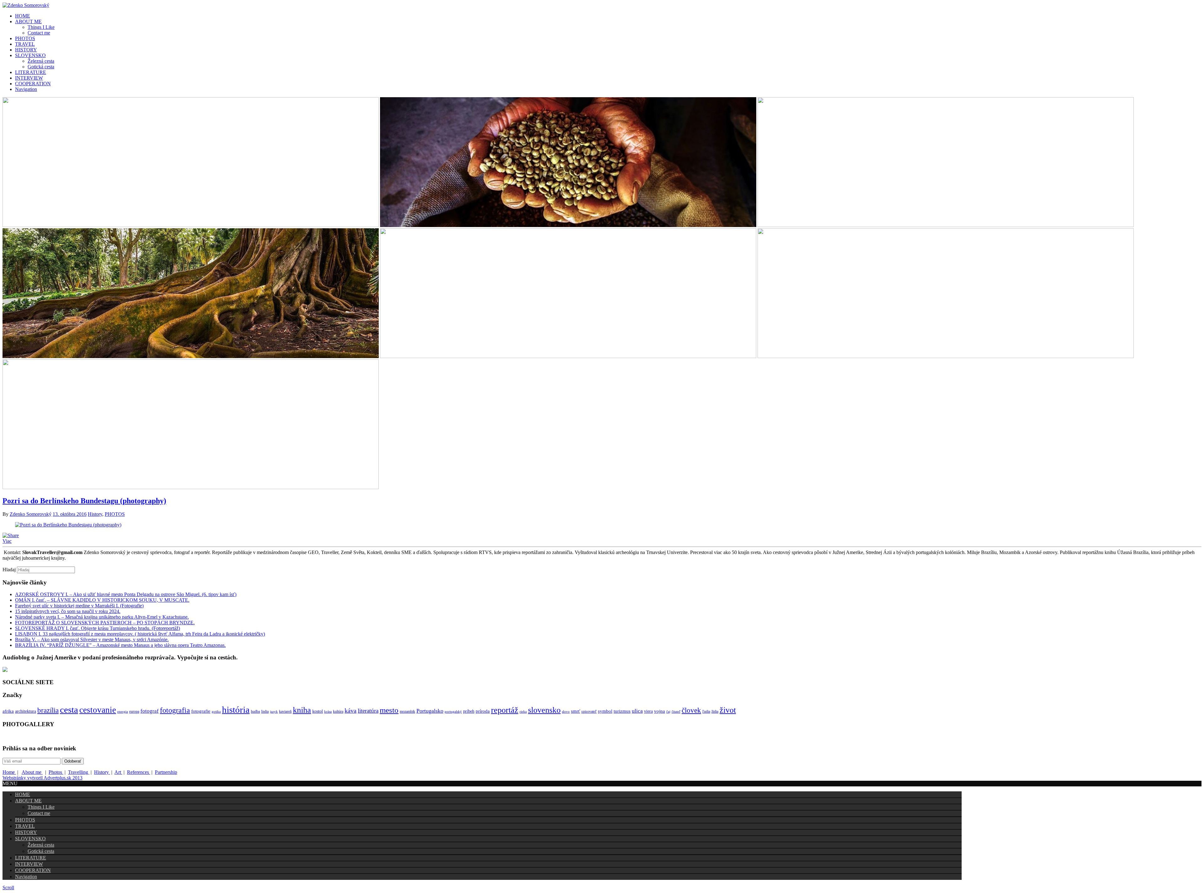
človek (691, 710)
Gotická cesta (41, 66)
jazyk (274, 711)
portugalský (453, 711)
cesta (69, 710)
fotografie (200, 711)
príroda (483, 711)
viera (648, 711)
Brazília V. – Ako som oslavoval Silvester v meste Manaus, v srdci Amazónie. (92, 639)
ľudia (706, 711)
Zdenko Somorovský (30, 514)
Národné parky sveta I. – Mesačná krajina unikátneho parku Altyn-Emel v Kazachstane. (102, 617)
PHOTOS (25, 38)
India (265, 711)
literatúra (368, 710)
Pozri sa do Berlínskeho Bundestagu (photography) (84, 501)
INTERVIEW (29, 78)
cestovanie (97, 710)
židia (714, 711)
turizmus (622, 711)
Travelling (78, 772)
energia (122, 711)
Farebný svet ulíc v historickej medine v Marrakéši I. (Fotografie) (79, 605)
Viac (7, 541)
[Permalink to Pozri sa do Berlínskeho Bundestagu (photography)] (68, 524)
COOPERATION (33, 83)
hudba (255, 711)
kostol (317, 711)
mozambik (407, 711)
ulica (637, 711)
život (728, 710)
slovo (566, 711)
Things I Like (41, 27)
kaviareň (285, 711)
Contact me (39, 32)
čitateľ (676, 711)
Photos (56, 772)
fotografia (175, 710)
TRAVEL (25, 44)
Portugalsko (429, 711)
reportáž (504, 710)
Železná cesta (41, 61)
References (138, 772)
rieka (523, 711)
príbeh (468, 711)
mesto (389, 710)
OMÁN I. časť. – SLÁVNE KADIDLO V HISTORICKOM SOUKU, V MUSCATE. (102, 600)
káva (350, 710)
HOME (22, 15)
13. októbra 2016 (70, 514)
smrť (575, 711)
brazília (48, 710)
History (95, 514)
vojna (659, 711)
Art (118, 772)
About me (32, 772)
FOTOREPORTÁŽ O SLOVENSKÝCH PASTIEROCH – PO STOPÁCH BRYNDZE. (105, 622)
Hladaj (9, 569)
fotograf (149, 711)
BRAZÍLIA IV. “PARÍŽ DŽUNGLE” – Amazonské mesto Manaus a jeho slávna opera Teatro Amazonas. (120, 645)
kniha (302, 710)
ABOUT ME (28, 21)
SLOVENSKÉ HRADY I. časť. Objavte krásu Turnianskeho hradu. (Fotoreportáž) (97, 628)
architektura (25, 711)
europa (134, 711)
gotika (216, 711)
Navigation (26, 89)
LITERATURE (30, 72)
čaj (668, 711)
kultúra (338, 711)
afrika (8, 711)
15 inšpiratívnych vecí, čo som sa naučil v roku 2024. (67, 611)
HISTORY (26, 49)
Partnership (166, 772)
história (236, 710)
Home (9, 772)
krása (328, 711)
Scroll (8, 887)
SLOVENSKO (30, 55)
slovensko (544, 710)
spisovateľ (589, 711)
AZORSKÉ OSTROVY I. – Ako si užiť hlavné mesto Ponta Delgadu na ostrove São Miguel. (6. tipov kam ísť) (125, 594)
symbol (605, 711)
